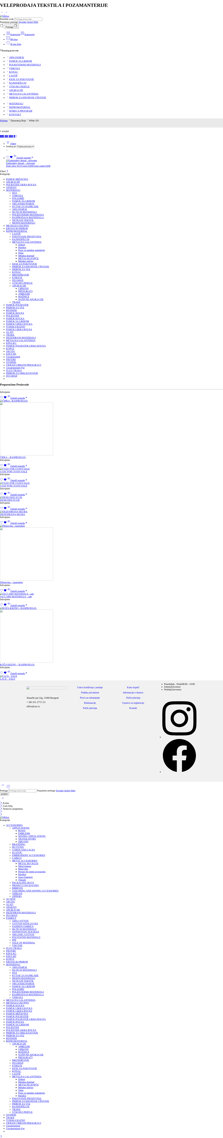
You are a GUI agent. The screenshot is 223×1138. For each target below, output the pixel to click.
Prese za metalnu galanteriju (31, 250)
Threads (22, 880)
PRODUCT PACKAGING (25, 885)
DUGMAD (17, 280)
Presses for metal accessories (32, 871)
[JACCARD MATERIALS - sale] (111, 594)
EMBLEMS (24, 833)
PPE (14, 940)
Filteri (13, 143)
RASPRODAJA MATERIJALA (28, 217)
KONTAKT (15, 114)
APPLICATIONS (20, 828)
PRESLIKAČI (25, 291)
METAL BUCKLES (28, 863)
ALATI (9, 332)
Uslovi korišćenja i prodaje (90, 687)
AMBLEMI (24, 294)
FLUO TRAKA (14, 370)
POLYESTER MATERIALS (26, 937)
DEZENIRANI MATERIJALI (21, 337)
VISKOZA (14, 68)
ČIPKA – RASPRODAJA (13, 457)
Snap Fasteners (25, 877)
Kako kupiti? (133, 687)
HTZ (14, 193)
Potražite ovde (7, 19)
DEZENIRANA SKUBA (12, 514)
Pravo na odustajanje (90, 697)
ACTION (10, 899)
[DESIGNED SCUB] (111, 497)
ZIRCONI (23, 841)
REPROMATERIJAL (19, 107)
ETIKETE (17, 277)
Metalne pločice (25, 261)
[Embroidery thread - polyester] (114, 160)
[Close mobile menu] (1, 814)
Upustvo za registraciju (133, 703)
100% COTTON (20, 921)
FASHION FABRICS (23, 926)
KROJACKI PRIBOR (17, 228)
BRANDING (18, 844)
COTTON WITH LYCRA (25, 923)
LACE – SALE (7, 679)
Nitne (21, 253)
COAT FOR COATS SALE (13, 471)
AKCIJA (10, 351)
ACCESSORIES (14, 825)
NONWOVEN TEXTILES (25, 931)
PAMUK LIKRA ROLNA (19, 329)
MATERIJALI (16, 103)
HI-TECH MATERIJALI (24, 212)
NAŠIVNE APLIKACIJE (31, 299)
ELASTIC (17, 852)
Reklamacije (90, 703)
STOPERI (11, 362)
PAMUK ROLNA (15, 313)
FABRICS (11, 918)
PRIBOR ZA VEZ (21, 269)
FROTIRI (11, 359)
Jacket (30, 22)
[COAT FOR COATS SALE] (111, 469)
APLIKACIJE (16, 90)
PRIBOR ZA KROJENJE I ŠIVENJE (27, 97)
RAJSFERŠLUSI (17, 83)
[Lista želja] (9, 157)
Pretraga (10, 27)
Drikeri (21, 244)
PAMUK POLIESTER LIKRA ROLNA (26, 346)
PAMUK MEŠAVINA (17, 179)
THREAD (17, 893)
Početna (4, 120)
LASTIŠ (13, 75)
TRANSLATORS (27, 839)
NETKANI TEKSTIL (23, 220)
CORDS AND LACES (23, 850)
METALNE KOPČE (28, 258)
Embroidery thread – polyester (20, 163)
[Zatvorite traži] (2, 800)
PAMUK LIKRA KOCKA (19, 324)
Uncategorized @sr (15, 367)
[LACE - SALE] (111, 676)
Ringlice (22, 247)
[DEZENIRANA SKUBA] (111, 511)
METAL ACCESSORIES (24, 860)
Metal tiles (23, 869)
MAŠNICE (23, 296)
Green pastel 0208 (41, 166)
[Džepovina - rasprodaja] (111, 553)
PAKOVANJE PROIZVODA (26, 236)
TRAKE (16, 302)
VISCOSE (17, 945)
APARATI (11, 187)
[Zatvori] (7, 171)
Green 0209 (27, 166)
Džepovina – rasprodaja (11, 582)
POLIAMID (18, 198)
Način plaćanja (90, 708)
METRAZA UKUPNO (17, 225)
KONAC (13, 72)
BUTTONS (18, 847)
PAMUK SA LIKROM (20, 61)
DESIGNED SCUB (10, 500)
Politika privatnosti (90, 692)
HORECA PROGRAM (20, 111)
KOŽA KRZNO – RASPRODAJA (17, 664)
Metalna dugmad (26, 255)
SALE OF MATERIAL (23, 942)
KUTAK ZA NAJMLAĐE (25, 206)
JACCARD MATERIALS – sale (16, 596)
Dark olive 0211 (14, 166)
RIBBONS (17, 888)
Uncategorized (13, 357)
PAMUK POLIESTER (17, 305)
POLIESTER (12, 316)
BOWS (21, 830)
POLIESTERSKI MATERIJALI (25, 64)
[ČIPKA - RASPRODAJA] (111, 428)
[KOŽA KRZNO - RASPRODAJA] (111, 635)
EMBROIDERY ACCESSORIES (28, 855)
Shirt (36, 22)
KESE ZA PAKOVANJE (21, 79)
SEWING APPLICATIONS (32, 836)
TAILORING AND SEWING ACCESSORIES (35, 891)
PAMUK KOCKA (15, 318)
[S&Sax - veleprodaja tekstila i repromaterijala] (4, 16)
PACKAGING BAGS (23, 882)
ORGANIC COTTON (23, 934)
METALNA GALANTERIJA (24, 94)
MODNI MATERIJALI (23, 223)
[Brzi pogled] (14, 157)
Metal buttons (24, 866)
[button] (19, 398)
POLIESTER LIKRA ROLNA (21, 184)
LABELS (17, 858)
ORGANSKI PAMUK (23, 203)
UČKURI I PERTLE (19, 86)
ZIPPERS (17, 896)
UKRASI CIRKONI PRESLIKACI (23, 365)
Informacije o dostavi (133, 692)
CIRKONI (23, 288)
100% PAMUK (16, 57)
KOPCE (10, 348)
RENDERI (11, 310)
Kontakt (133, 708)
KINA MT (11, 354)
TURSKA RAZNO (15, 326)
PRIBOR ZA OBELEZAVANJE (22, 373)
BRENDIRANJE (20, 275)
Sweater (23, 22)
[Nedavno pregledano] (8, 787)
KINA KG (11, 343)
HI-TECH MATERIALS (24, 929)
